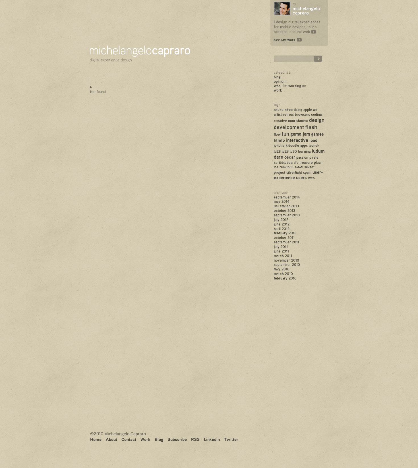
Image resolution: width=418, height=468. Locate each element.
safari (299, 167)
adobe (279, 109)
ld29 (285, 151)
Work (278, 90)
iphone (279, 145)
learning (304, 151)
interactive (297, 140)
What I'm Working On (290, 85)
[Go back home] (141, 49)
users (301, 177)
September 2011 (286, 242)
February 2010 (285, 278)
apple (307, 109)
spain (307, 172)
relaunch (286, 167)
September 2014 (287, 197)
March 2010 (283, 273)
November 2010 (286, 260)
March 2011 (283, 255)
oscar (289, 157)
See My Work (284, 40)
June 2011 (281, 251)
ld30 (293, 151)
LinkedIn (212, 439)
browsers (302, 114)
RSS (195, 439)
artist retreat (284, 114)
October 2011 (284, 237)
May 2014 (281, 201)
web (311, 177)
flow (277, 134)
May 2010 (281, 269)
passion (302, 157)
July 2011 (281, 246)
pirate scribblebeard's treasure (296, 159)
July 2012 (281, 219)
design (316, 120)
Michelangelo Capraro (306, 10)
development (289, 127)
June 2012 (281, 224)
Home (96, 439)
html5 (279, 140)
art (315, 109)
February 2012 (285, 233)
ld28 (277, 151)
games (317, 134)
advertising (293, 109)
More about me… (313, 31)
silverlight (294, 172)
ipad (313, 140)
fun (285, 134)
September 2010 (287, 264)
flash (311, 127)
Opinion (279, 81)
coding (316, 114)
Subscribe (177, 439)
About (111, 439)
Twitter (231, 439)
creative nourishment (291, 120)
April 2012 (281, 228)
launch (314, 145)
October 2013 (284, 210)
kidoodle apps (297, 145)
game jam (300, 134)
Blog (277, 76)
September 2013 (287, 215)
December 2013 (286, 206)
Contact (128, 439)
